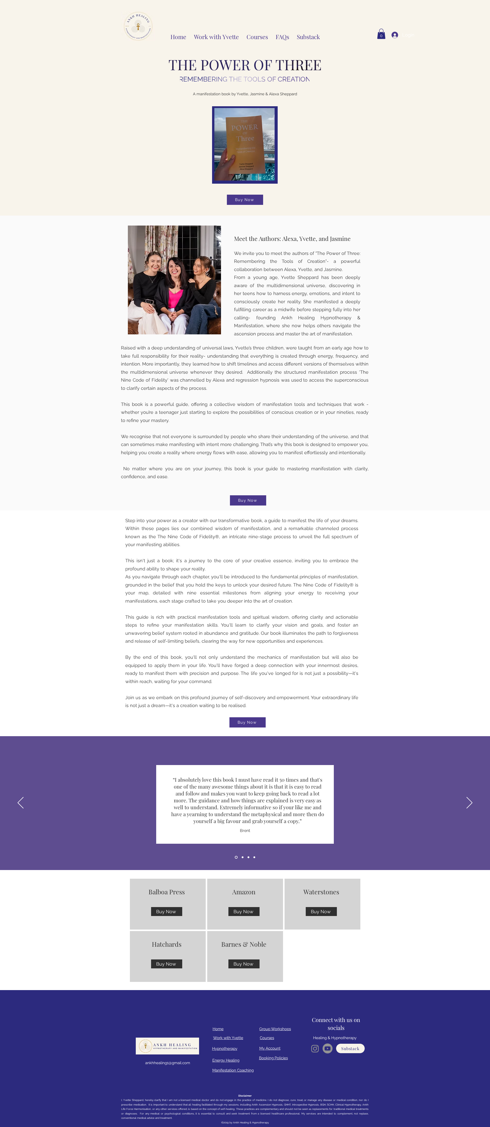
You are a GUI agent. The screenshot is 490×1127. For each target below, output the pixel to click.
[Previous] (20, 803)
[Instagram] (315, 1048)
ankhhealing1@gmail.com (167, 1063)
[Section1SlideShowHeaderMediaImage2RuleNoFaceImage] (242, 857)
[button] (257, 35)
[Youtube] (328, 1048)
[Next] (469, 803)
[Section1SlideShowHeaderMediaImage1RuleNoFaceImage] (236, 857)
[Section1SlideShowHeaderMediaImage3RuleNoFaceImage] (248, 857)
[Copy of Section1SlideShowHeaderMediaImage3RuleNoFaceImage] (254, 857)
